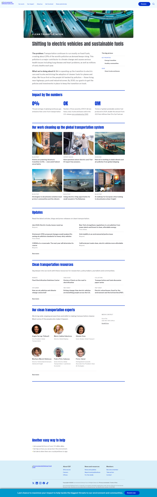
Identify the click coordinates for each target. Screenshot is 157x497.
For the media (89, 475)
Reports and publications (92, 472)
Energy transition (110, 60)
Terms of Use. (114, 482)
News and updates (90, 469)
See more (35, 253)
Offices (65, 475)
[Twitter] (33, 483)
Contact (109, 475)
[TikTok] (47, 483)
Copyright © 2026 (68, 482)
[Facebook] (44, 483)
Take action (110, 472)
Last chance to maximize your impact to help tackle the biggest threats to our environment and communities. (70, 493)
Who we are (67, 469)
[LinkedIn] (37, 483)
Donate (143, 4)
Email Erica (105, 323)
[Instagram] (40, 483)
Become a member (112, 469)
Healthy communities (112, 63)
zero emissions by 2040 (80, 114)
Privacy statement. (104, 482)
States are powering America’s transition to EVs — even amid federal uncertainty (46, 162)
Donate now (131, 493)
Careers (65, 472)
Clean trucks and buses (112, 71)
